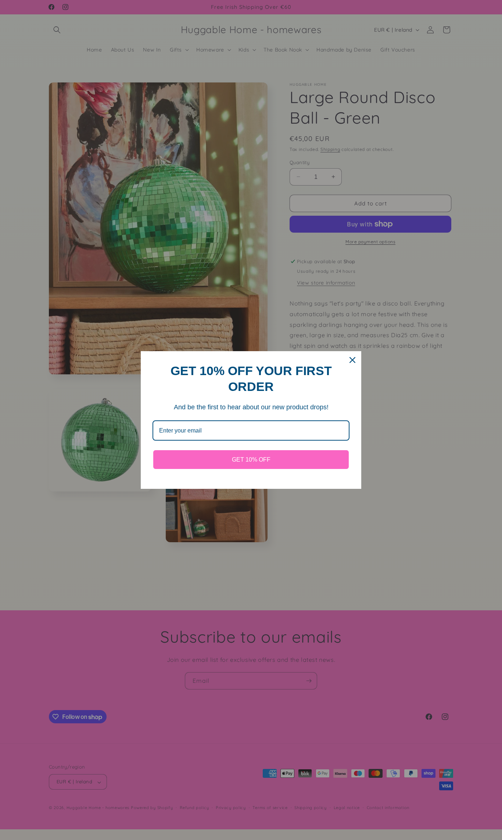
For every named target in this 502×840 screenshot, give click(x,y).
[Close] (352, 360)
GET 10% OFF (251, 459)
